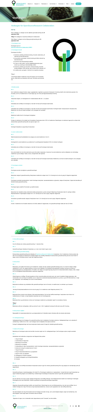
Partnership (60, 3)
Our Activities (52, 3)
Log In (77, 3)
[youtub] (76, 406)
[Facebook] (71, 406)
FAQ (67, 3)
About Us (30, 3)
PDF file (13, 29)
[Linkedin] (79, 406)
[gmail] (73, 406)
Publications (44, 3)
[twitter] (68, 406)
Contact (72, 3)
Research (36, 3)
